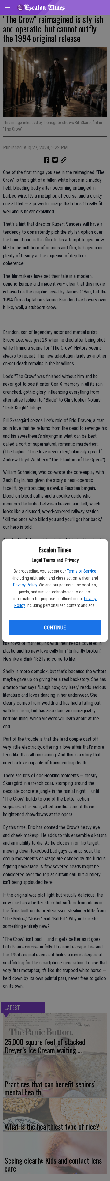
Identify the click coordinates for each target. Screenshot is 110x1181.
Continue (55, 627)
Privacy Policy (25, 584)
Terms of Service (81, 571)
